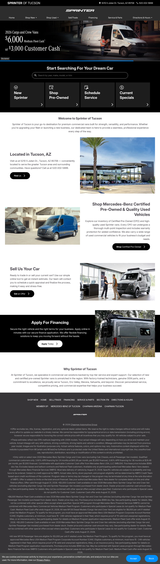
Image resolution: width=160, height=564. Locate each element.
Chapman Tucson (114, 406)
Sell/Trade (73, 17)
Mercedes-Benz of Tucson (65, 406)
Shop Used (51, 17)
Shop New (30, 17)
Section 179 (103, 400)
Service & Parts (115, 17)
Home (11, 17)
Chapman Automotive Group (84, 424)
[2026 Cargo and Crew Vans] (80, 41)
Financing (93, 17)
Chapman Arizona (92, 406)
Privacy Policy (43, 560)
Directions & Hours (141, 17)
